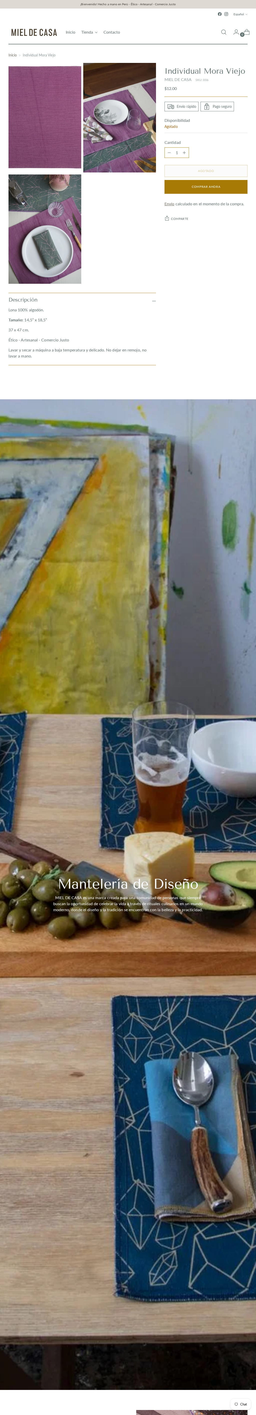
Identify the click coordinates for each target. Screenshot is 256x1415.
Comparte (179, 219)
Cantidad (172, 142)
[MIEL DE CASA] (33, 32)
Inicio (12, 55)
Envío (169, 203)
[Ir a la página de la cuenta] (234, 32)
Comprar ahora (206, 186)
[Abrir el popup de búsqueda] (224, 32)
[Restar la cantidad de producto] (184, 153)
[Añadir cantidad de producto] (169, 153)
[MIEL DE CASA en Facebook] (220, 14)
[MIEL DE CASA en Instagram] (226, 14)
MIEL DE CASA (178, 79)
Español (239, 14)
